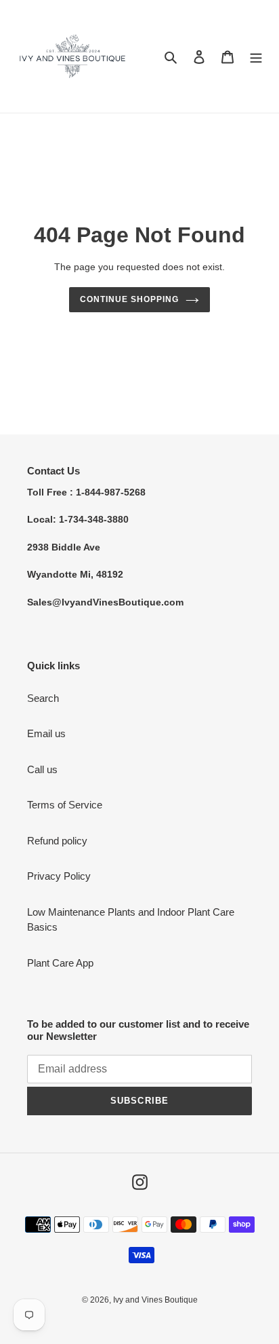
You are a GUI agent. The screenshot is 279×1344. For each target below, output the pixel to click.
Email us (46, 733)
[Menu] (256, 56)
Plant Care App (60, 963)
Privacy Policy (59, 876)
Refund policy (57, 840)
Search (43, 698)
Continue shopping (129, 299)
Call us (42, 769)
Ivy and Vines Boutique (155, 1300)
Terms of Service (64, 804)
